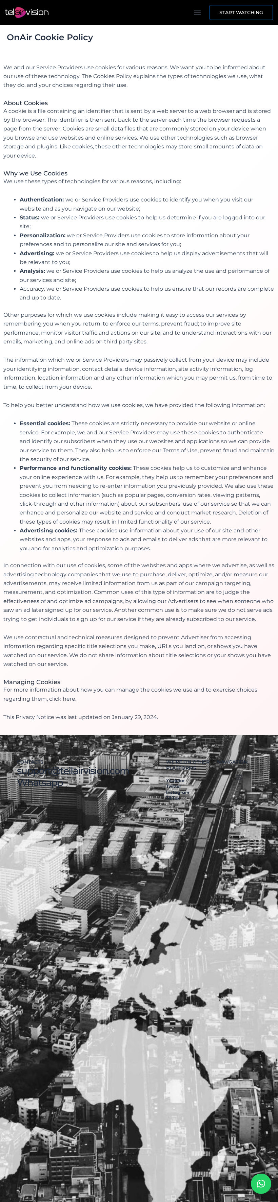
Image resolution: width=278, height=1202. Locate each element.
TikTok (173, 798)
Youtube (175, 780)
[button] (197, 12)
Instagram (177, 792)
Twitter (173, 786)
